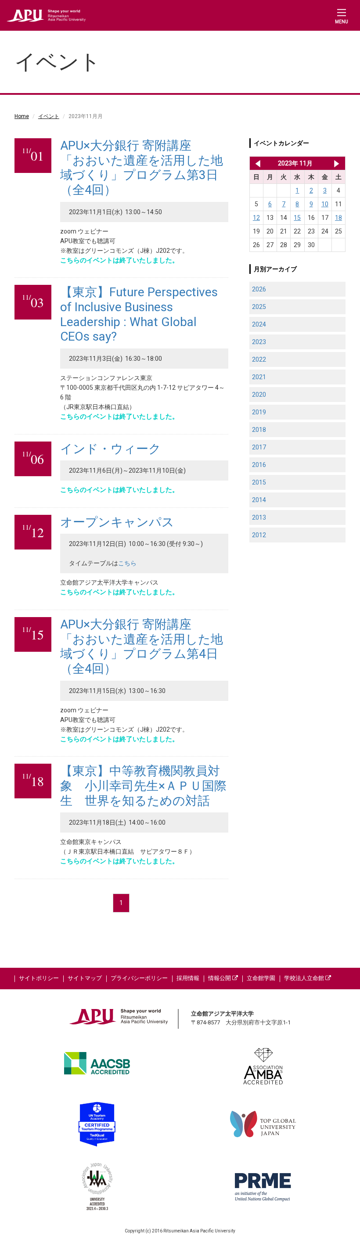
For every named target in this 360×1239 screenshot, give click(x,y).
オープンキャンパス (117, 522)
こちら (127, 563)
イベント (48, 116)
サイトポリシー (39, 978)
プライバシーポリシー (139, 978)
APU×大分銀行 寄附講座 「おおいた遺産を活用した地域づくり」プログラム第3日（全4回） (141, 167)
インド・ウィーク (110, 449)
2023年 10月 (256, 163)
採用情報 (187, 978)
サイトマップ (85, 978)
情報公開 (220, 978)
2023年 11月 (295, 163)
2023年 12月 (336, 163)
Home (21, 116)
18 (338, 217)
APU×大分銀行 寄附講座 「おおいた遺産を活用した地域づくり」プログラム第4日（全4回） (141, 646)
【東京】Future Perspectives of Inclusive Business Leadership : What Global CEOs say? (139, 314)
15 (297, 217)
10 (324, 204)
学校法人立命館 (304, 978)
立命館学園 (261, 978)
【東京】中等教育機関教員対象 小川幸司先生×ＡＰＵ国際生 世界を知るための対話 (143, 786)
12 (256, 217)
